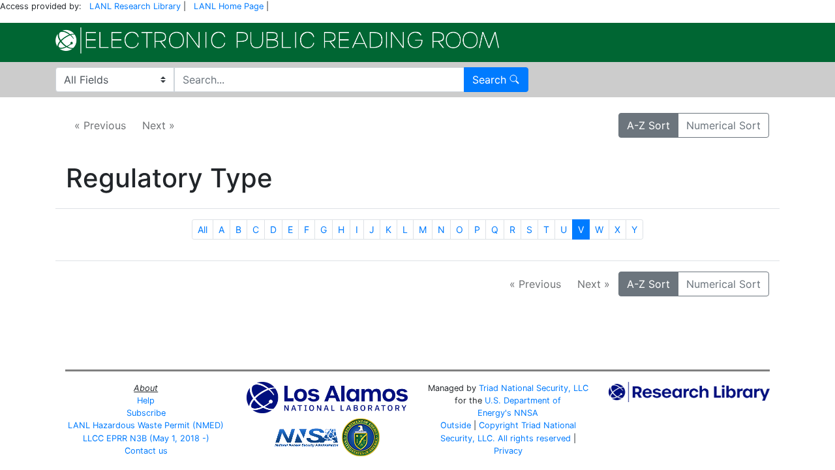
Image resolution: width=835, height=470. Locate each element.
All (202, 229)
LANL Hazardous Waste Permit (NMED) (146, 425)
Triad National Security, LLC (533, 388)
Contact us (146, 451)
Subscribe (146, 413)
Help (146, 400)
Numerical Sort (723, 125)
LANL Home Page (229, 6)
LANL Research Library (135, 6)
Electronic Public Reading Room (277, 40)
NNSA (526, 413)
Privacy (508, 451)
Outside (455, 425)
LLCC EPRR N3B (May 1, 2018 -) (146, 438)
